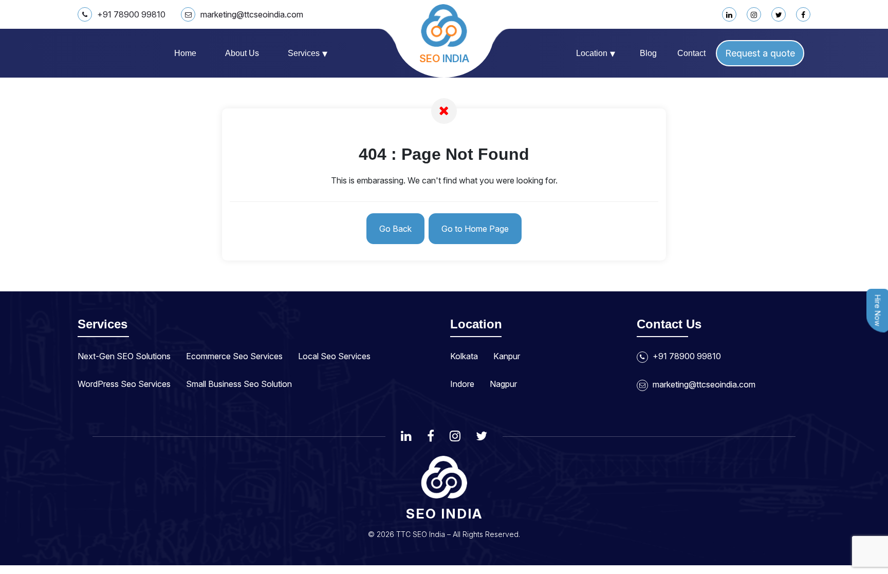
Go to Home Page (475, 229)
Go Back (395, 229)
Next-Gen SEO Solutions (124, 356)
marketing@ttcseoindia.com (251, 14)
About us (242, 53)
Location (595, 53)
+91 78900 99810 (131, 14)
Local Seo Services (334, 356)
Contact (691, 53)
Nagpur (503, 384)
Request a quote (760, 53)
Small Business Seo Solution (239, 384)
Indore (462, 384)
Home (185, 53)
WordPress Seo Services (124, 384)
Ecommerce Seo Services (234, 356)
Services (307, 53)
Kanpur (506, 356)
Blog (648, 53)
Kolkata (464, 356)
